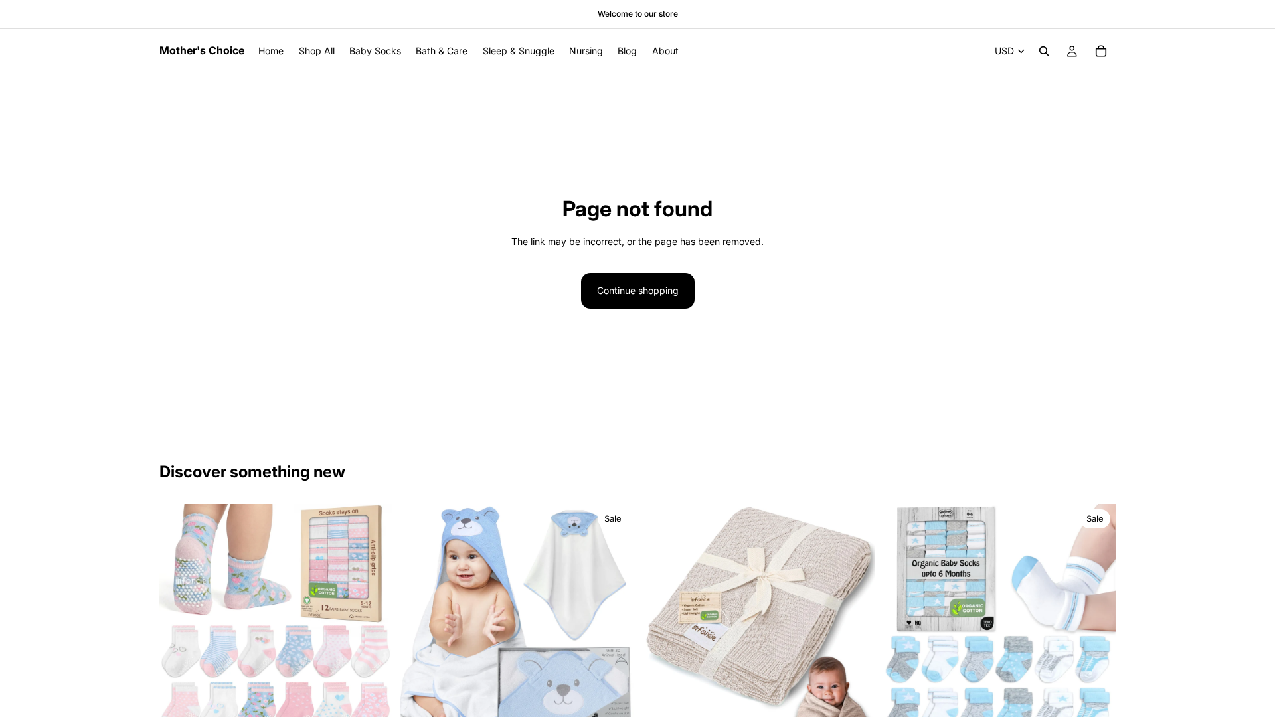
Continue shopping (638, 290)
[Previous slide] (179, 620)
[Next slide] (372, 620)
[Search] (1044, 51)
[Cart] (1101, 51)
